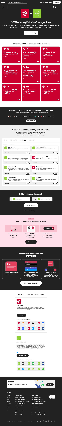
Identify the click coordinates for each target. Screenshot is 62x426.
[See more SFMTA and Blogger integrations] (21, 323)
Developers (9, 421)
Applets (8, 401)
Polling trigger (11, 148)
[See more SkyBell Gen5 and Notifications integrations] (21, 369)
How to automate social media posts (38, 412)
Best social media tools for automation (39, 414)
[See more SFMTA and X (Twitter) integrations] (31, 323)
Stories (8, 399)
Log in (50, 2)
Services (8, 397)
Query (38, 158)
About (32, 421)
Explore (42, 2)
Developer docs (10, 412)
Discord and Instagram (19, 397)
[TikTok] (51, 421)
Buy (17, 352)
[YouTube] (46, 421)
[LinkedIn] (40, 421)
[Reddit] (54, 421)
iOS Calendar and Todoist (20, 410)
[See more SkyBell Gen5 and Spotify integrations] (31, 363)
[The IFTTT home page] (3, 2)
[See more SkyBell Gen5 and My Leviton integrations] (31, 369)
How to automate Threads (36, 410)
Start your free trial (31, 283)
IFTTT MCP (9, 403)
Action (38, 148)
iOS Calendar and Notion (20, 399)
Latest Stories (35, 395)
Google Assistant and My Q (20, 403)
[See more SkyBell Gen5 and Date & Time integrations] (21, 363)
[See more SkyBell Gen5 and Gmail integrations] (40, 363)
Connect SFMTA (22, 315)
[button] (31, 242)
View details (7, 152)
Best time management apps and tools (39, 401)
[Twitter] (49, 421)
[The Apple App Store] (52, 396)
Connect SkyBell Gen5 (23, 355)
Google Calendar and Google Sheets (22, 401)
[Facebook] (38, 421)
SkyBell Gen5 (29, 22)
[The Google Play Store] (52, 398)
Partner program (19, 421)
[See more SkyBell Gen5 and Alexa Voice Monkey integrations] (40, 369)
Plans (46, 2)
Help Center (9, 405)
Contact (24, 421)
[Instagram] (43, 421)
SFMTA (15, 22)
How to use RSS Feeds (36, 405)
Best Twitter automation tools (37, 399)
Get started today (31, 33)
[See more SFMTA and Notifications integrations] (31, 328)
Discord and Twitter (19, 414)
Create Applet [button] (31, 205)
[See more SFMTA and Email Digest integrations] (21, 328)
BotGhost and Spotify (19, 405)
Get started (57, 2)
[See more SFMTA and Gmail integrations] (40, 328)
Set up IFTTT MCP (31, 120)
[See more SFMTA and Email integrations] (40, 323)
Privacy (29, 421)
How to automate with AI (36, 397)
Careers (13, 421)
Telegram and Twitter (19, 412)
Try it (28, 152)
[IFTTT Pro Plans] (47, 157)
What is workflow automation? (37, 403)
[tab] (5, 140)
